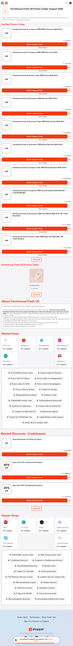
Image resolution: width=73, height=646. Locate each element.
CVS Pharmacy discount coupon (20, 577)
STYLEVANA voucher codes (22, 373)
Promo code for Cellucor (20, 378)
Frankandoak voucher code (21, 400)
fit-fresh (24, 527)
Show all (36, 259)
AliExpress (25, 345)
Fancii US (6, 345)
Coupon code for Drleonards (49, 406)
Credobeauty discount (19, 560)
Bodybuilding (44, 345)
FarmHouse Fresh (34, 285)
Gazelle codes (49, 566)
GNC (5, 527)
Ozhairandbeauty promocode (50, 400)
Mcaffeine (7, 361)
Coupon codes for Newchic (50, 373)
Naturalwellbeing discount (27, 566)
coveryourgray (62, 543)
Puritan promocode (48, 571)
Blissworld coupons (50, 411)
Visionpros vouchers (47, 588)
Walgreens (61, 361)
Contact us (37, 621)
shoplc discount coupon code (36, 422)
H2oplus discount (50, 582)
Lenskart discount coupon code (52, 577)
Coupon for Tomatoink (25, 571)
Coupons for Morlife (24, 593)
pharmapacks (8, 543)
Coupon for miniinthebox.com (20, 417)
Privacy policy (38, 633)
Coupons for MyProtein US (25, 411)
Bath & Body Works (64, 345)
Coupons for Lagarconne (21, 406)
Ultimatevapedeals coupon (26, 582)
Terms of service (48, 633)
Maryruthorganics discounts (19, 599)
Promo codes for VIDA (21, 384)
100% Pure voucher (24, 588)
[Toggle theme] (70, 3)
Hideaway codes (50, 395)
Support (46, 621)
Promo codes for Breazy (24, 389)
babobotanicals (63, 527)
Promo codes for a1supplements (49, 378)
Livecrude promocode (47, 593)
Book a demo (22, 617)
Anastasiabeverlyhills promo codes (50, 599)
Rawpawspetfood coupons (26, 395)
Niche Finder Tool (49, 617)
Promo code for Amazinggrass (48, 384)
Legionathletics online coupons (51, 417)
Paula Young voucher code (50, 555)
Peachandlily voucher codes (22, 555)
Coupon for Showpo (49, 389)
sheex (41, 527)
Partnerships (35, 617)
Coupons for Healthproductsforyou (48, 560)
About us (27, 621)
